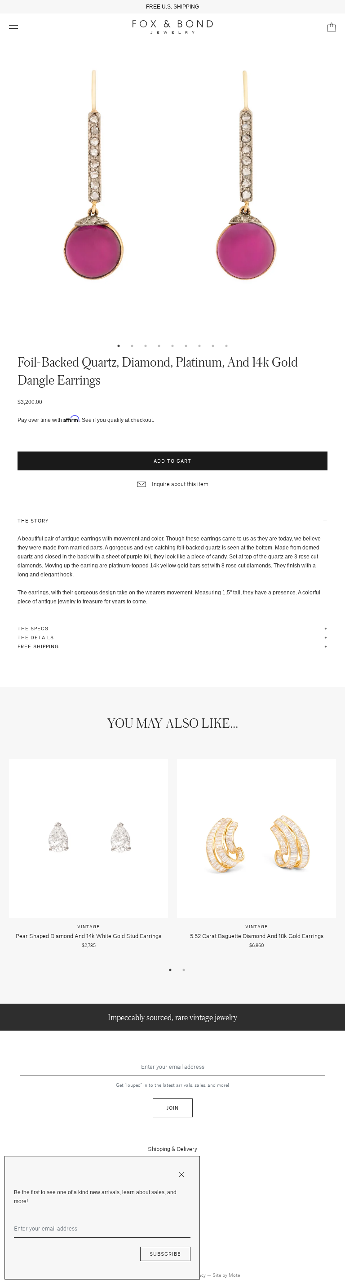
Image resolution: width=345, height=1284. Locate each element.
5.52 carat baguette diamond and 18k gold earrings (256, 935)
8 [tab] (212, 345)
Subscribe (165, 1254)
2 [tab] (132, 345)
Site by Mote (226, 1275)
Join (173, 1108)
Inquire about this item (179, 483)
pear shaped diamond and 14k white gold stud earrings (88, 935)
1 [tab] (118, 345)
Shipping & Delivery (172, 1148)
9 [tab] (226, 345)
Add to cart (172, 461)
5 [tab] (172, 345)
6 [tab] (185, 345)
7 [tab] (199, 345)
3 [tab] (145, 345)
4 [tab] (159, 345)
